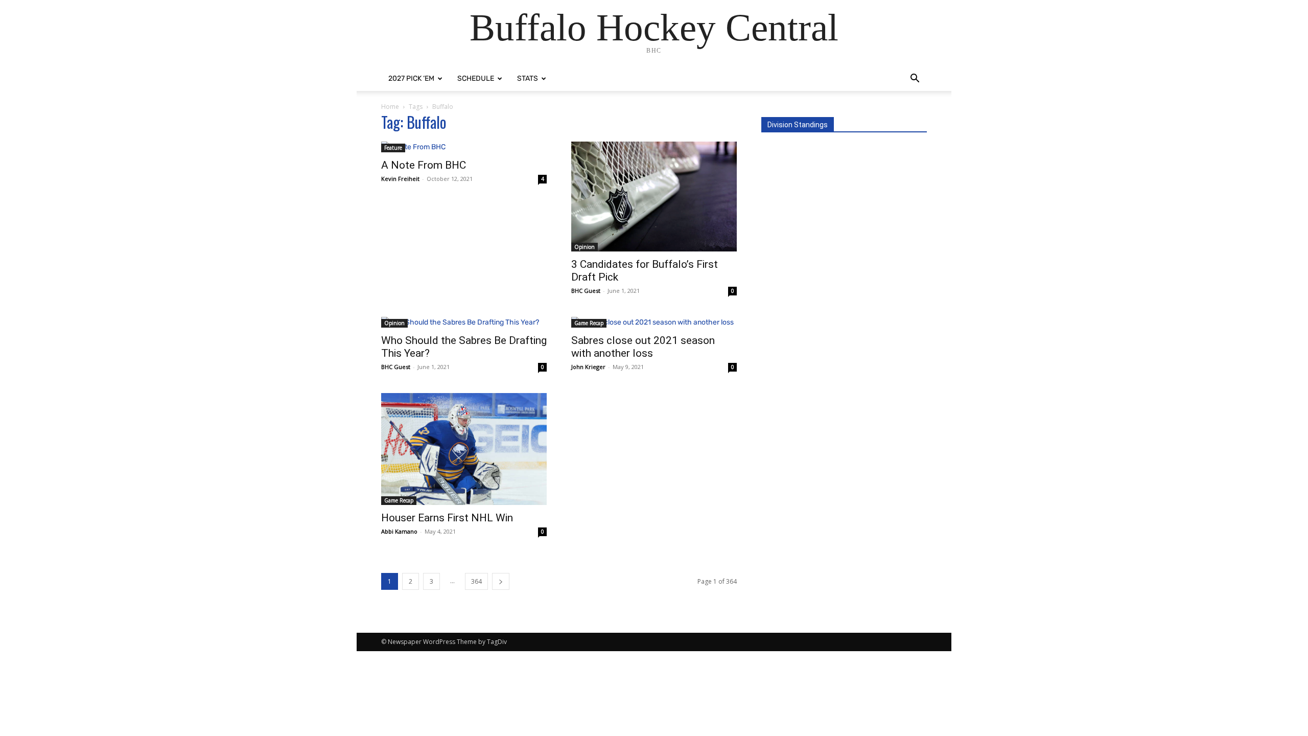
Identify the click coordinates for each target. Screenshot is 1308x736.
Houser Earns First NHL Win (447, 518)
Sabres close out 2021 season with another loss (643, 346)
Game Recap (588, 323)
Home (390, 106)
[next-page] (500, 581)
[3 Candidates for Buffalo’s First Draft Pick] (654, 196)
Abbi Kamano (399, 531)
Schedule (475, 78)
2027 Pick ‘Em (411, 78)
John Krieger (588, 367)
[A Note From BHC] (464, 147)
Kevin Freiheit (400, 178)
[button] (914, 79)
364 (476, 581)
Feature (393, 147)
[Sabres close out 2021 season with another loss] (654, 322)
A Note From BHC (423, 165)
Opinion (584, 246)
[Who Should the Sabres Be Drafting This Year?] (464, 322)
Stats (527, 78)
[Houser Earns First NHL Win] (464, 449)
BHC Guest (585, 290)
